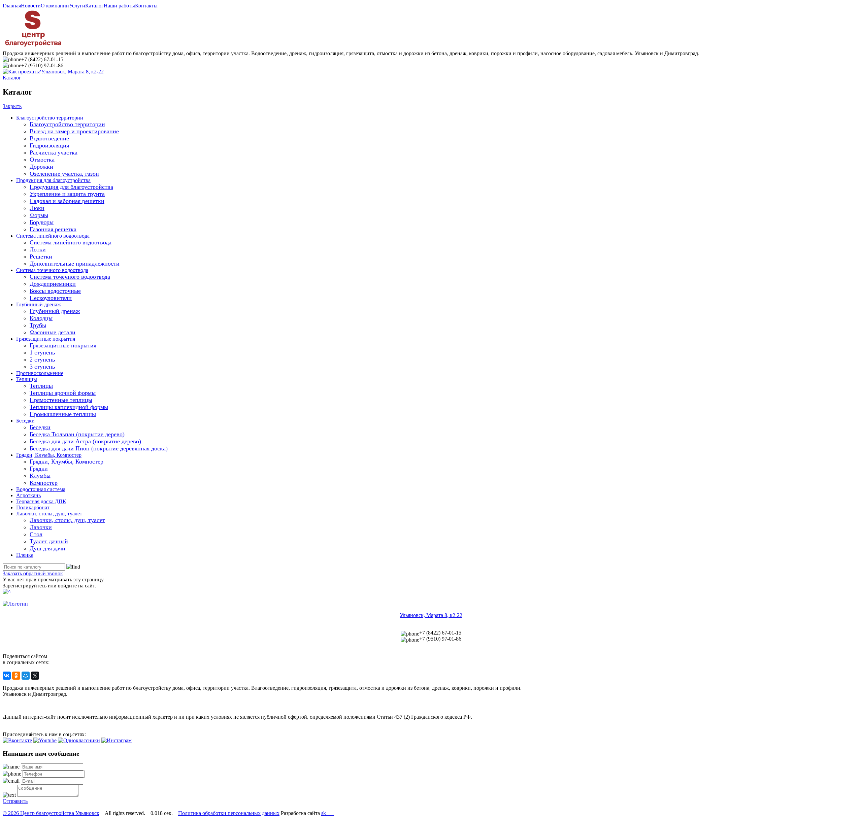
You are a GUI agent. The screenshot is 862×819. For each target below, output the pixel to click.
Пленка (24, 555)
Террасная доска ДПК (41, 501)
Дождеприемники (53, 283)
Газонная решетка (53, 229)
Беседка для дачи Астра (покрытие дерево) (85, 441)
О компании (55, 5)
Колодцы (41, 318)
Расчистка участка (53, 152)
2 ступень (42, 359)
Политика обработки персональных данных (228, 813)
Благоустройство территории (49, 118)
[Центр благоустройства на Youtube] (45, 740)
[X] (35, 676)
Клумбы (40, 475)
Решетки (41, 256)
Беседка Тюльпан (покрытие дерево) (77, 434)
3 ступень (42, 366)
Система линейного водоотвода (53, 236)
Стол (36, 534)
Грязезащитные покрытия (45, 339)
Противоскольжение (39, 373)
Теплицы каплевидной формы (69, 407)
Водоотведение (49, 138)
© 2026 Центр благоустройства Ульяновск (51, 813)
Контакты (146, 5)
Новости (31, 5)
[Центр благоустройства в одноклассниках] (79, 740)
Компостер (44, 482)
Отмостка (42, 159)
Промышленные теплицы (63, 414)
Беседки (25, 420)
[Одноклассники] (16, 676)
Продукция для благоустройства (53, 180)
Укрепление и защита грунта (67, 194)
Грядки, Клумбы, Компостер (48, 455)
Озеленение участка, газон (64, 173)
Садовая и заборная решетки (67, 201)
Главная (12, 5)
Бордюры (42, 222)
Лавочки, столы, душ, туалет (49, 513)
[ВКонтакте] (7, 676)
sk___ (327, 813)
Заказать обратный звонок (33, 573)
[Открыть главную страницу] (33, 47)
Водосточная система (40, 489)
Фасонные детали (52, 332)
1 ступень (42, 352)
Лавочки (41, 527)
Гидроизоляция (49, 145)
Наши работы (119, 5)
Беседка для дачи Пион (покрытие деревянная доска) (99, 448)
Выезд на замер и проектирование (74, 131)
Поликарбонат (32, 507)
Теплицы (26, 379)
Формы (39, 215)
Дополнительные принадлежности (75, 263)
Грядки (39, 468)
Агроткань (28, 495)
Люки (37, 208)
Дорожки (41, 166)
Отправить (15, 801)
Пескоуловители (51, 298)
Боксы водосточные (55, 290)
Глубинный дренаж (38, 304)
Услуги (77, 5)
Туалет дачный (49, 541)
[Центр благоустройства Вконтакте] (17, 740)
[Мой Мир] (26, 676)
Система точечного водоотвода (52, 270)
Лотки (38, 249)
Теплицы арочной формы (63, 392)
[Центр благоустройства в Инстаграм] (116, 740)
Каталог (94, 5)
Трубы (38, 325)
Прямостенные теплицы (61, 400)
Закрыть (12, 106)
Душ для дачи (47, 548)
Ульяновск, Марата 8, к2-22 (72, 71)
